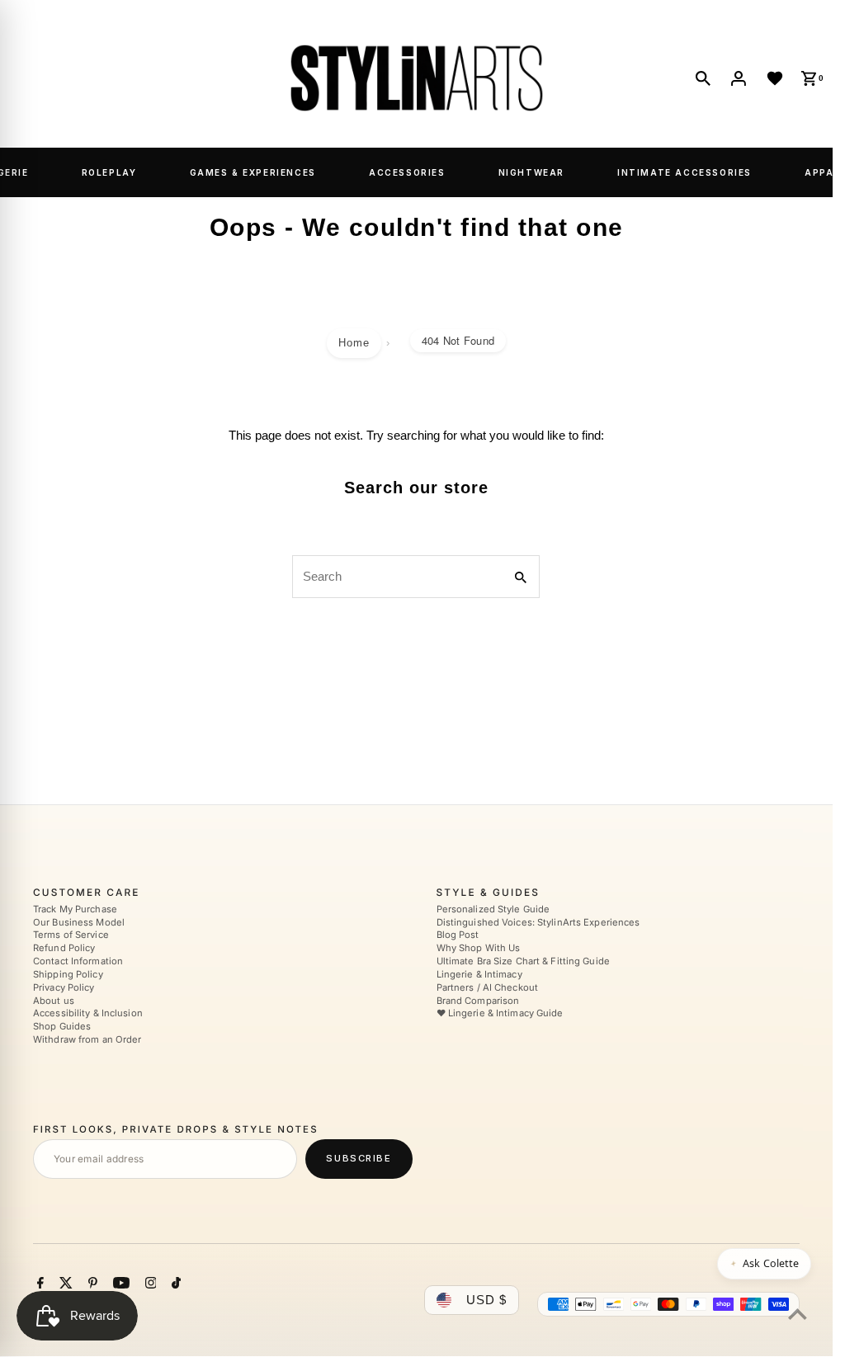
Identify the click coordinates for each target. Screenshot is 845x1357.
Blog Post (458, 935)
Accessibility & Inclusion (88, 1014)
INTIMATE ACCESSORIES (684, 172)
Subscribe (358, 1159)
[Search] (703, 78)
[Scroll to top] (797, 1313)
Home (354, 343)
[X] (64, 1285)
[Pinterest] (90, 1285)
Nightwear (531, 172)
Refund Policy (64, 948)
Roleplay (109, 172)
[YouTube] (119, 1285)
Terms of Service (71, 935)
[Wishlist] (775, 78)
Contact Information (78, 962)
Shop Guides (62, 1027)
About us (53, 1000)
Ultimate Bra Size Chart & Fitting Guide (523, 962)
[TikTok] (174, 1285)
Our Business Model (79, 922)
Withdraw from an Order (87, 1040)
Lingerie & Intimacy (479, 974)
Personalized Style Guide (493, 909)
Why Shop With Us (479, 948)
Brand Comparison (478, 1000)
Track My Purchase (75, 909)
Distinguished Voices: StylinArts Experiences (538, 922)
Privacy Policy (64, 987)
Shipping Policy (68, 974)
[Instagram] (149, 1285)
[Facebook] (38, 1285)
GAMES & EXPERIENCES (253, 172)
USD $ (486, 1300)
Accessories (407, 172)
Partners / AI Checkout (487, 987)
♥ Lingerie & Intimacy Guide (500, 1014)
